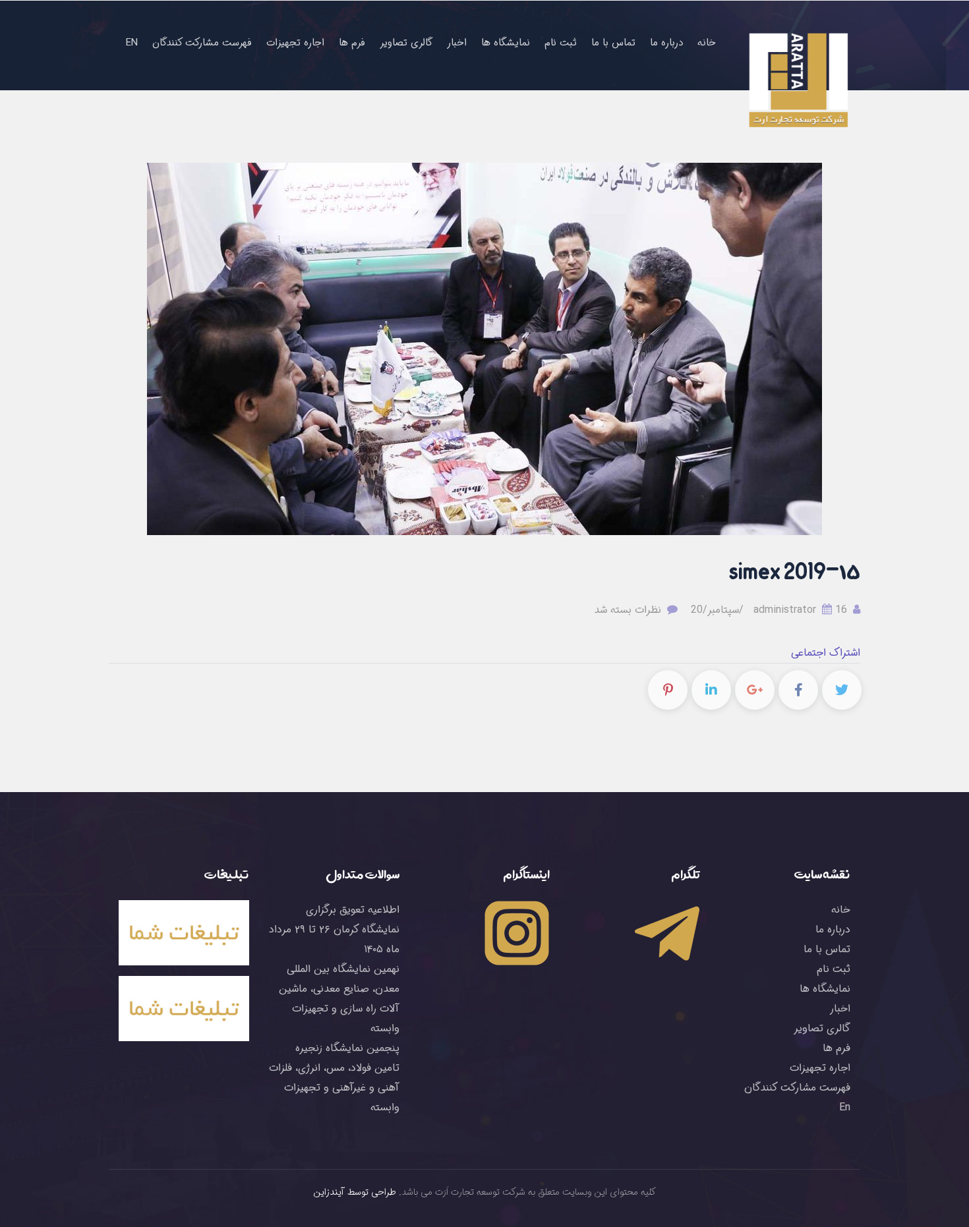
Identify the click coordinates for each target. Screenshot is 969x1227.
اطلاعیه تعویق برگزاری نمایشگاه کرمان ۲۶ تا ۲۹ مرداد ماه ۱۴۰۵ (334, 929)
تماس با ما (613, 43)
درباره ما (666, 43)
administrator (801, 610)
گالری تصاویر (406, 43)
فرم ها (352, 43)
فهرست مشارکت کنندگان (202, 43)
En (132, 43)
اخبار (457, 43)
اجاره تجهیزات (295, 43)
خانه (706, 43)
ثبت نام (560, 43)
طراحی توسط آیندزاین (355, 1192)
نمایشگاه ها (505, 43)
